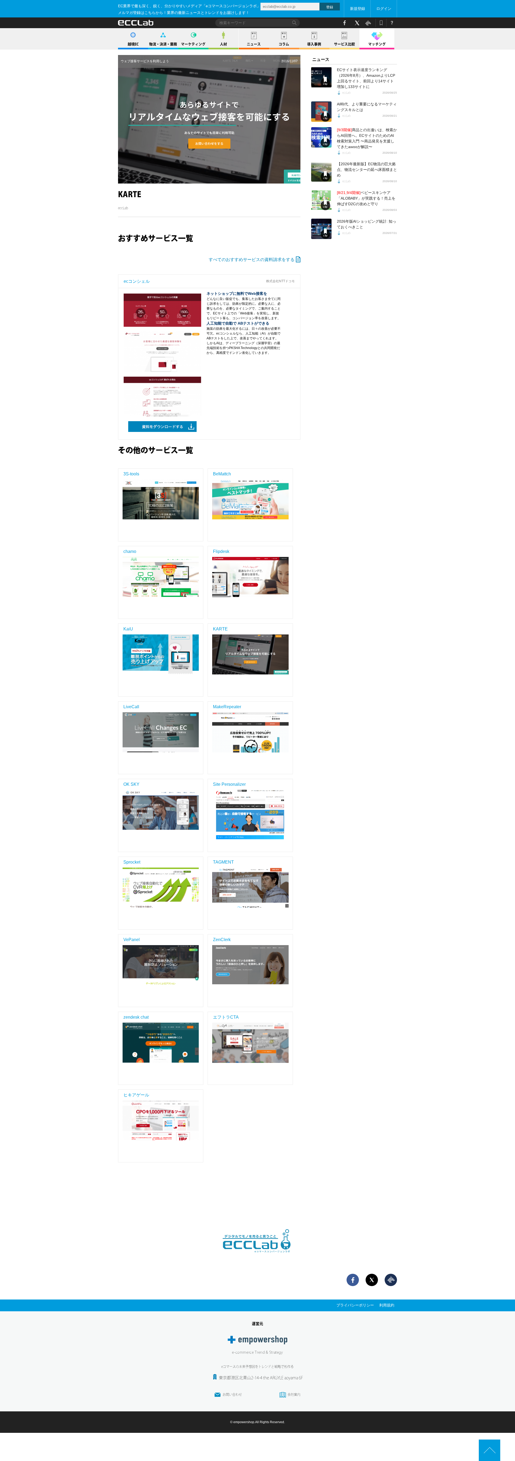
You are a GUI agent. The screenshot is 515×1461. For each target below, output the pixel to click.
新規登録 (357, 8)
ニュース (254, 44)
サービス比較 (344, 44)
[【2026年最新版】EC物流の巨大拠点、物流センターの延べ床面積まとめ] (321, 171)
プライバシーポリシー (355, 1305)
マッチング (377, 44)
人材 (223, 44)
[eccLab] (257, 1257)
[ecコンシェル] (162, 312)
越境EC (133, 44)
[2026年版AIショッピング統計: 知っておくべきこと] (321, 229)
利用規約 (386, 1305)
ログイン (383, 8)
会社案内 (294, 1394)
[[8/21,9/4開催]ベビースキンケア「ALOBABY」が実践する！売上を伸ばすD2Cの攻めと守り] (321, 200)
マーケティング (193, 44)
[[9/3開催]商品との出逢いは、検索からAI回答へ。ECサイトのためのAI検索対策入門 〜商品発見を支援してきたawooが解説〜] (321, 137)
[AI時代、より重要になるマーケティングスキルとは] (321, 111)
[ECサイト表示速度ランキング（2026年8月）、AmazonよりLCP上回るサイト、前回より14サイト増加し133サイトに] (321, 77)
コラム (284, 44)
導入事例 (314, 44)
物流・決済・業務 (163, 44)
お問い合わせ (232, 1394)
